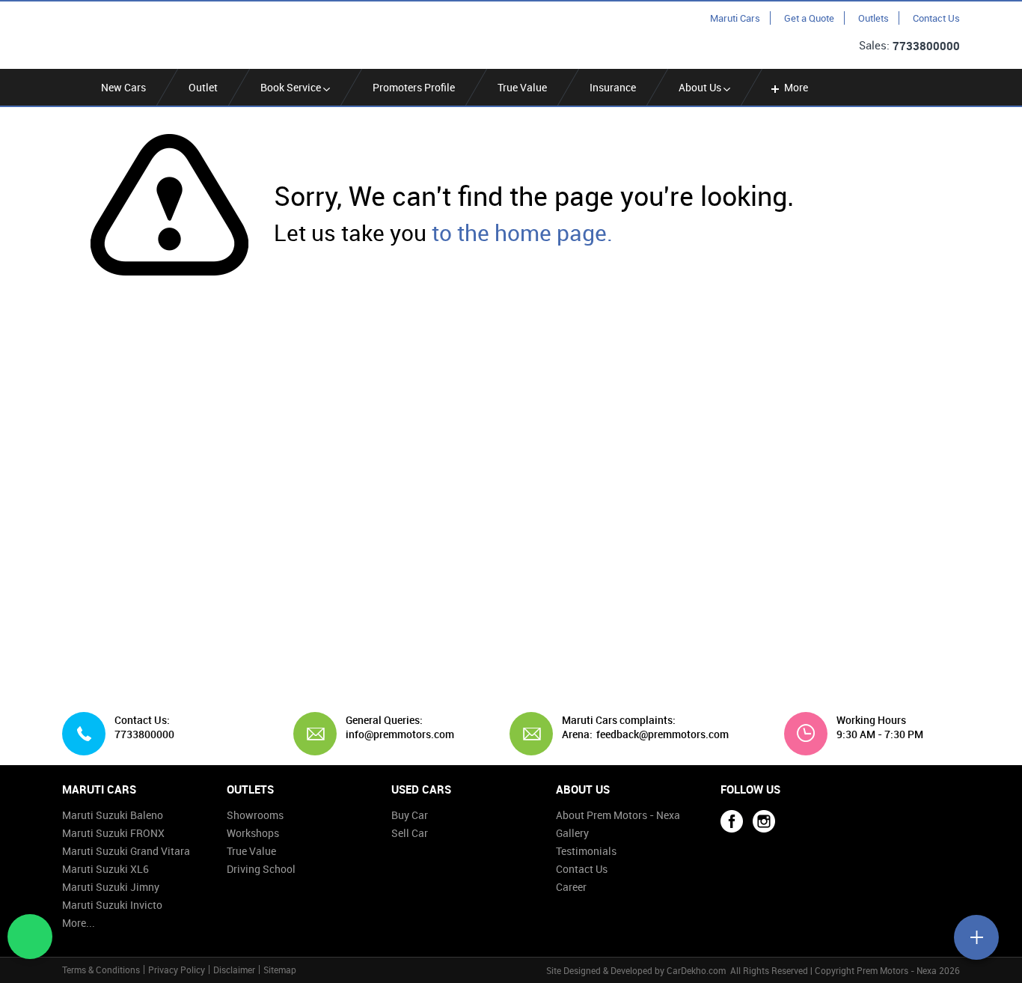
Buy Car (409, 815)
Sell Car (409, 833)
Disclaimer (234, 970)
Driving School (261, 869)
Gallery (572, 833)
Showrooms (255, 815)
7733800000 (926, 45)
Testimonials (586, 851)
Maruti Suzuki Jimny (110, 887)
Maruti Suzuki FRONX (113, 833)
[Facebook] (731, 821)
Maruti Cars (735, 18)
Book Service (291, 87)
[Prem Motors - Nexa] (133, 34)
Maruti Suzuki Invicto (112, 905)
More (796, 87)
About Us (701, 87)
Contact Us (936, 18)
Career (571, 887)
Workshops (253, 833)
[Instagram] (764, 821)
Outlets (873, 18)
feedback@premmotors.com (662, 734)
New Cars (123, 87)
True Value (522, 87)
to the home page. (522, 232)
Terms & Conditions (101, 970)
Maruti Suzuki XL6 (105, 869)
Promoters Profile (414, 87)
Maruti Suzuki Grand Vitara (126, 851)
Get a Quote (809, 18)
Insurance (613, 87)
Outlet (203, 87)
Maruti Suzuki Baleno (112, 815)
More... (78, 923)
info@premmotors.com (394, 734)
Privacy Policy (176, 970)
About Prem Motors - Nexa (618, 815)
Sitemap (279, 970)
